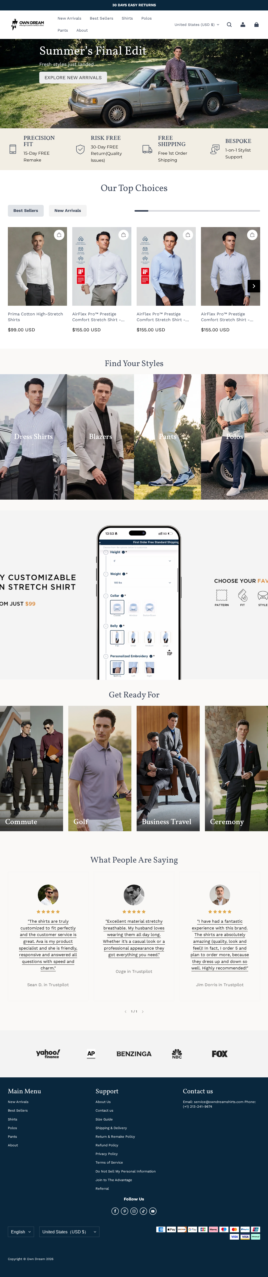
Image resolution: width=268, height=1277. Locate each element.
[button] (229, 24)
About (13, 1145)
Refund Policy (107, 1145)
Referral (102, 1189)
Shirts (12, 1119)
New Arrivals (18, 1102)
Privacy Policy (107, 1154)
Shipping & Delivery (111, 1128)
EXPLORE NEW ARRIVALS (73, 77)
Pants (12, 1137)
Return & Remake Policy (115, 1137)
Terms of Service (109, 1162)
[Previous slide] (125, 1012)
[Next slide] (142, 1012)
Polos (12, 1128)
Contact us (104, 1110)
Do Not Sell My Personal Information (126, 1171)
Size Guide (104, 1119)
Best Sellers (18, 1110)
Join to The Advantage (114, 1180)
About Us (103, 1102)
